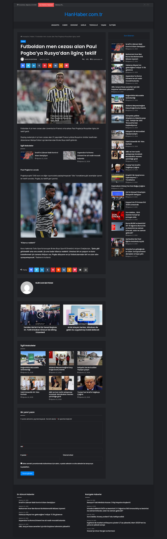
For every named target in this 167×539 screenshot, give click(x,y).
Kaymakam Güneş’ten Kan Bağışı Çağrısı (128, 186)
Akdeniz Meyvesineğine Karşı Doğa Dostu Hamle (61, 368)
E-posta (24, 455)
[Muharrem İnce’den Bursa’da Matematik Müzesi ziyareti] (117, 57)
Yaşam (103, 25)
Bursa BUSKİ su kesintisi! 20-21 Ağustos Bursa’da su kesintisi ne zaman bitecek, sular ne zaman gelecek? (136, 228)
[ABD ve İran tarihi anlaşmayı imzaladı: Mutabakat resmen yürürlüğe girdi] (61, 383)
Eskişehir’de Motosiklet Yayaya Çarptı (87, 368)
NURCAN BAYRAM (31, 59)
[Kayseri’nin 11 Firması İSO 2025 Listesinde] (117, 205)
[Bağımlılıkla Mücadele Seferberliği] (33, 358)
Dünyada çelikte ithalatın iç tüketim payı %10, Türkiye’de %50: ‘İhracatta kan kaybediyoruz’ (136, 120)
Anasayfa (55, 25)
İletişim (112, 25)
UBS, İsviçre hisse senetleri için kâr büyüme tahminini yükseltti (125, 88)
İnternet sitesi (68, 455)
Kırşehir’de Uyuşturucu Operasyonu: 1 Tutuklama (135, 177)
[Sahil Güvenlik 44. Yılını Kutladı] (33, 383)
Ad (22, 446)
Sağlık (83, 25)
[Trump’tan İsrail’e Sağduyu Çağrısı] (89, 383)
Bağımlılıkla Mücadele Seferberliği (30, 368)
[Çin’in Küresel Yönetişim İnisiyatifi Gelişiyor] (117, 195)
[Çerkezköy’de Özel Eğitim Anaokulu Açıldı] (117, 242)
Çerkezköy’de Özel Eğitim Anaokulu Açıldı (135, 240)
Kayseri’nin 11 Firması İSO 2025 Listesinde (136, 203)
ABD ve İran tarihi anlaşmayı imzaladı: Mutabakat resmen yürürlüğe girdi (61, 394)
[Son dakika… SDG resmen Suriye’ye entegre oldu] (117, 215)
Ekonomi (74, 25)
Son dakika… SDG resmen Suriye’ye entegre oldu (133, 214)
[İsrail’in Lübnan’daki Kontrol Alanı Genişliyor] (27, 155)
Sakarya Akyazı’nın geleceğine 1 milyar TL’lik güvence (73, 5)
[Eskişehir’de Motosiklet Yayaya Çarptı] (89, 358)
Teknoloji (93, 25)
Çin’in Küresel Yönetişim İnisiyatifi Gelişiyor (135, 193)
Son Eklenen (129, 36)
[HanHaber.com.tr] (83, 14)
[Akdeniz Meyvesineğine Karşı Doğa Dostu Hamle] (61, 358)
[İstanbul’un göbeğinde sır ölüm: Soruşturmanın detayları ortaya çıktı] (117, 252)
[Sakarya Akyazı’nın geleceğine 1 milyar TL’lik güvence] (117, 68)
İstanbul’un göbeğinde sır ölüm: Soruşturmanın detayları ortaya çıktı (136, 251)
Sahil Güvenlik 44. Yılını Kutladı (30, 393)
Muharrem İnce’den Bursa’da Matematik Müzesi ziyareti (134, 56)
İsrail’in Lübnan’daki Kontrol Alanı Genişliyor (135, 45)
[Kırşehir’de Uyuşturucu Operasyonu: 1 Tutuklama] (117, 178)
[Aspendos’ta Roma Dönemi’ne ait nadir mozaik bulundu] (69, 155)
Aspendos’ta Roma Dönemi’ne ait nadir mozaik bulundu (88, 155)
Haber (64, 25)
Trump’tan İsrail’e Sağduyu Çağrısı (88, 393)
